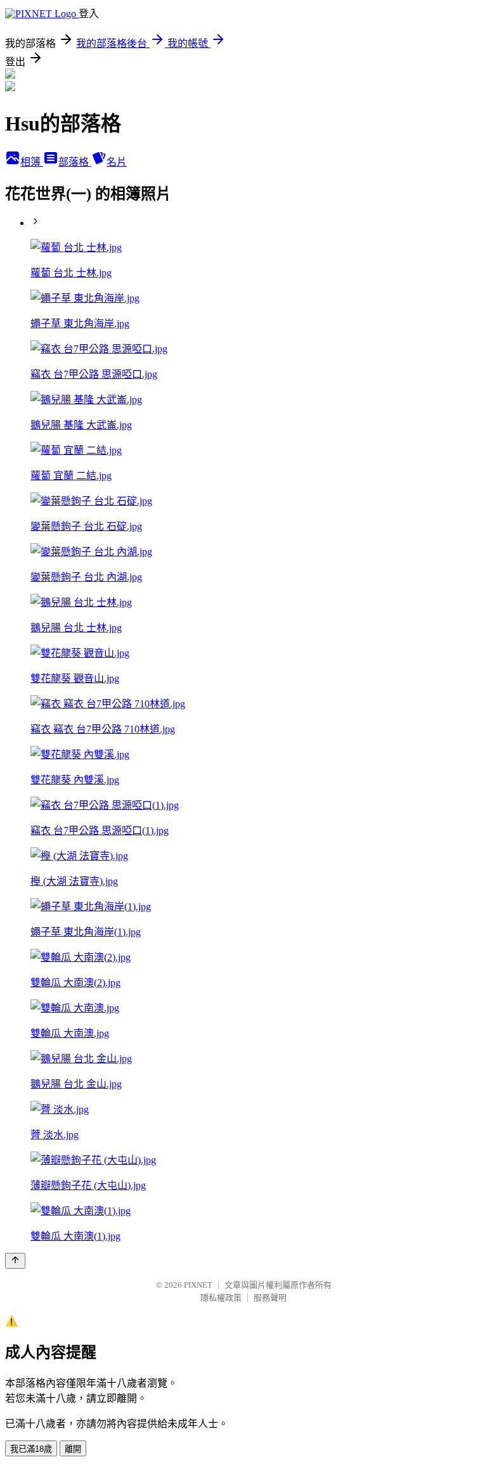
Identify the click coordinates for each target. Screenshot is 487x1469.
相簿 (31, 162)
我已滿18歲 (31, 1449)
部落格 (74, 162)
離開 (73, 1449)
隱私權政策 (221, 1297)
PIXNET (198, 1285)
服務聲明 (270, 1297)
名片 (117, 162)
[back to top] (15, 1261)
